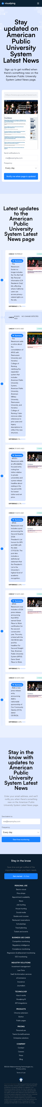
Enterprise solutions (21, 1038)
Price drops (21, 893)
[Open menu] (38, 3)
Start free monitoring (21, 839)
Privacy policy (21, 1069)
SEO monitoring (21, 957)
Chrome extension (21, 1013)
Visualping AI (21, 999)
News (21, 901)
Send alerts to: (7, 816)
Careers (21, 1052)
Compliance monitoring (21, 949)
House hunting (21, 908)
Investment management (21, 966)
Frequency (8, 163)
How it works (21, 995)
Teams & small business (21, 1034)
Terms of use (21, 1072)
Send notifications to (12, 153)
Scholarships (21, 924)
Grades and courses (21, 916)
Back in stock (21, 889)
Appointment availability (21, 897)
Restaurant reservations (21, 920)
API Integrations (21, 1003)
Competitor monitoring (21, 941)
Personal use (21, 1030)
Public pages (21, 1020)
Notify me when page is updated (21, 176)
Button (21, 1017)
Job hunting (21, 905)
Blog (21, 1059)
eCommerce (21, 978)
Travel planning (21, 928)
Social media (21, 912)
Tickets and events (21, 931)
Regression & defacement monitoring (21, 953)
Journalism (21, 986)
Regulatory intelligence (21, 945)
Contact (21, 1048)
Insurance (21, 982)
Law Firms (21, 970)
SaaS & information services (21, 974)
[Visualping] (8, 3)
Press (21, 1055)
